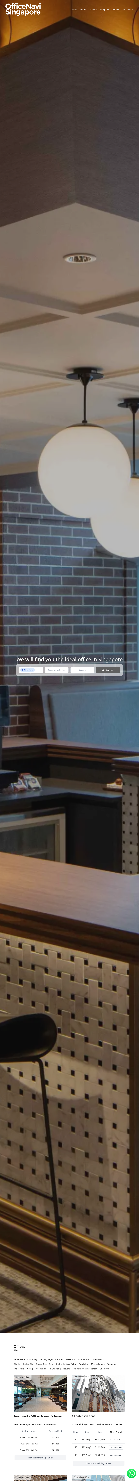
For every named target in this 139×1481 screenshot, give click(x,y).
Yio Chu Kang (54, 1368)
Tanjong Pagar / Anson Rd (51, 1359)
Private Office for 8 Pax (28, 1437)
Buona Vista (98, 1359)
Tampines (111, 1364)
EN (124, 9)
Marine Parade (98, 1364)
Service (93, 9)
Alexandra (70, 1359)
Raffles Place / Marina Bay (25, 1359)
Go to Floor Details (116, 1440)
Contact (115, 9)
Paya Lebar (84, 1364)
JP (128, 9)
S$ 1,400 (55, 1444)
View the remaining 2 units (98, 1463)
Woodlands (41, 1368)
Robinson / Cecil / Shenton (85, 1368)
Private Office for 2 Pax (28, 1444)
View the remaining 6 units (40, 1457)
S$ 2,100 (55, 1450)
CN (131, 9)
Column (83, 9)
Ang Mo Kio (19, 1368)
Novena (66, 1368)
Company (104, 9)
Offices (74, 9)
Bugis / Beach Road (44, 1364)
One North (104, 1368)
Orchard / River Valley (66, 1364)
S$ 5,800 (55, 1437)
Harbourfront (84, 1359)
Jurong (30, 1368)
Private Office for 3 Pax (28, 1450)
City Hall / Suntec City (23, 1364)
